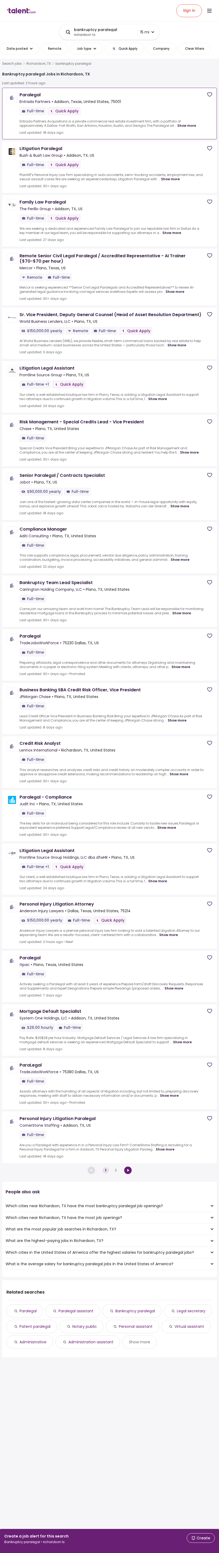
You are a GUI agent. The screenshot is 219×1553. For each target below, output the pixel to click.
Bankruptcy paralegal (135, 1311)
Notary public (84, 1326)
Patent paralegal (34, 1326)
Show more (186, 125)
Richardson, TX (38, 63)
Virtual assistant (189, 1326)
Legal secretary (191, 1311)
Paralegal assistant (75, 1311)
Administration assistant (91, 1342)
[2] (128, 1170)
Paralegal (28, 1311)
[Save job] (209, 94)
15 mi (144, 32)
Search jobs (12, 63)
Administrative (32, 1342)
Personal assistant (135, 1326)
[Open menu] (209, 10)
